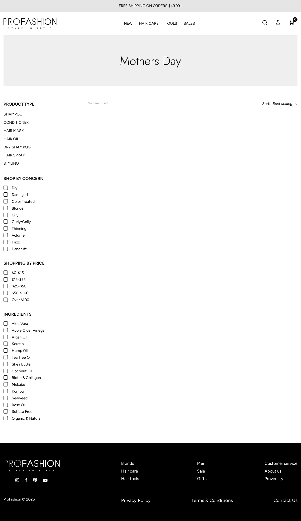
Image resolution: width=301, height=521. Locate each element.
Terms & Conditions (212, 500)
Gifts (201, 478)
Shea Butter (22, 364)
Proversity (274, 478)
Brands (127, 463)
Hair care (129, 471)
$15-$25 (19, 279)
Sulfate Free (22, 411)
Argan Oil (19, 337)
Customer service (281, 463)
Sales (189, 23)
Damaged (20, 194)
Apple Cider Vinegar (29, 330)
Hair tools (130, 478)
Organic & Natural (26, 418)
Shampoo (13, 114)
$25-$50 (19, 286)
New (128, 23)
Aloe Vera (20, 323)
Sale (201, 471)
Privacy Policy (136, 500)
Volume (18, 235)
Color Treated (23, 201)
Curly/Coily (21, 221)
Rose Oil (19, 405)
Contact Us (285, 500)
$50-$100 (20, 293)
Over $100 (20, 300)
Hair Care (148, 23)
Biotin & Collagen (26, 377)
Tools (171, 23)
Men (201, 463)
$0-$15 (18, 272)
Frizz (16, 242)
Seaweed (20, 398)
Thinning (19, 228)
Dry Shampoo (17, 147)
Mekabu (18, 384)
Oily (15, 215)
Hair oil (11, 139)
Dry (14, 188)
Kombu (18, 391)
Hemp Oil (20, 350)
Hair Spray (14, 155)
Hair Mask (14, 130)
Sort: (266, 103)
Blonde (18, 208)
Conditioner (16, 122)
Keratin (18, 344)
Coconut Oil (22, 371)
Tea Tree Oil (22, 357)
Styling (11, 163)
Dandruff (19, 249)
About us (273, 471)
